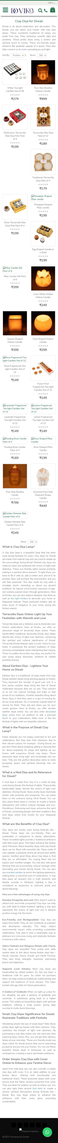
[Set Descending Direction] (25, 55)
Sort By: (6, 55)
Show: (33, 55)
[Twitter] (19, 1125)
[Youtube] (38, 1125)
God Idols (37, 1088)
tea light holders (19, 598)
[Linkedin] (44, 1125)
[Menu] (5, 11)
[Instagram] (32, 1125)
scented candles (14, 872)
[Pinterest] (26, 1125)
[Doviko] (22, 11)
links (50, 3)
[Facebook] (13, 1125)
